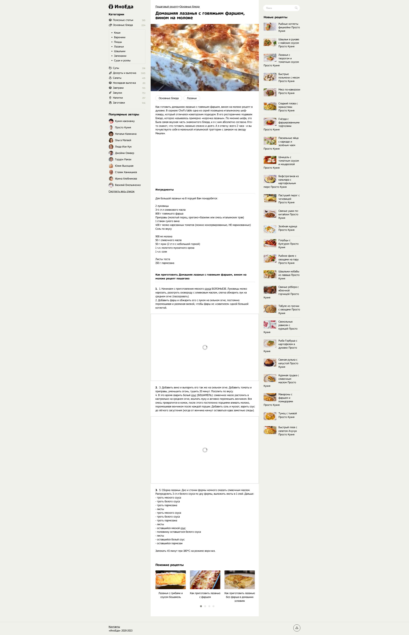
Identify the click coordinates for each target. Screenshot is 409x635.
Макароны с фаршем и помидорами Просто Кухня (278, 399)
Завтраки (118, 87)
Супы (116, 68)
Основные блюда (169, 98)
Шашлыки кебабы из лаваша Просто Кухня (289, 275)
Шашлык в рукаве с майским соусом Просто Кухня (288, 43)
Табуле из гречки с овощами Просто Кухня (289, 309)
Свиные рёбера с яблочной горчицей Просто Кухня (281, 292)
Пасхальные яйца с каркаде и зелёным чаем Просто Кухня (281, 143)
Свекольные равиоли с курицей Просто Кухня (280, 327)
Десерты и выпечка (124, 72)
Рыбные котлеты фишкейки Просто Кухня (289, 27)
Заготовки (119, 102)
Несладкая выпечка (124, 82)
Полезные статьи (123, 20)
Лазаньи (192, 98)
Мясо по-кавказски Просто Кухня (289, 91)
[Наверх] (296, 627)
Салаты (117, 77)
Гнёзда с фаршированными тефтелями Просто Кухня (282, 124)
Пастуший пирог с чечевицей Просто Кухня (289, 199)
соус (193, 395)
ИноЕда (124, 6)
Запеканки (120, 55)
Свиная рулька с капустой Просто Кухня (288, 363)
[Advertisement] (205, 161)
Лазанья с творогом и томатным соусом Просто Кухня (281, 60)
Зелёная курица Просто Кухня (287, 228)
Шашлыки (119, 51)
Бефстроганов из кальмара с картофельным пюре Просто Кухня (281, 181)
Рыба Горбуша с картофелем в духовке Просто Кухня (280, 346)
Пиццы (118, 41)
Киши (117, 32)
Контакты (114, 626)
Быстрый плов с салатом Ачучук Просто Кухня (287, 431)
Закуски (117, 92)
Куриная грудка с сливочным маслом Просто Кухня (281, 380)
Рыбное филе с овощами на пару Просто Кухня (288, 259)
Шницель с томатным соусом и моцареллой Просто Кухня (281, 162)
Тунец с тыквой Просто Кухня (287, 415)
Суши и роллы (122, 60)
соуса (208, 288)
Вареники (119, 37)
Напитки (118, 97)
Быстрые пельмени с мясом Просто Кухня (289, 78)
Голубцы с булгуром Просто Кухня (288, 244)
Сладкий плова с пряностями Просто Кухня (288, 107)
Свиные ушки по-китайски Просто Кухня (288, 214)
